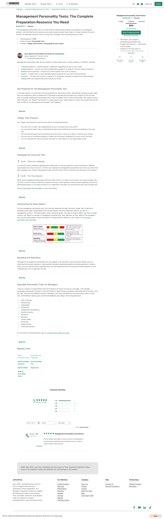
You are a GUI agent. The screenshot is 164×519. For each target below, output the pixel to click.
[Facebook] (134, 507)
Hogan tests (35, 368)
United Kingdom (63, 484)
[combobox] (48, 422)
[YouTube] (139, 507)
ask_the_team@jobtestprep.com (36, 58)
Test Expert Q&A (87, 495)
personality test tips (30, 188)
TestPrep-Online (63, 500)
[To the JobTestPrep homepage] (13, 3)
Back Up (22, 111)
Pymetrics (24, 76)
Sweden (60, 493)
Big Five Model (23, 368)
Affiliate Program (135, 484)
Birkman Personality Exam (21, 374)
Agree (155, 516)
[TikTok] (150, 507)
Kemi (26, 54)
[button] (31, 4)
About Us (84, 484)
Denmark (60, 491)
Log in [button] (158, 4)
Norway (60, 495)
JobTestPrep (59, 54)
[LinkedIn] (144, 507)
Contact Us (109, 484)
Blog (83, 493)
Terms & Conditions (112, 486)
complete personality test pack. (58, 333)
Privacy (84, 486)
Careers (84, 489)
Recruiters (132, 486)
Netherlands (61, 489)
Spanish (60, 498)
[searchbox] (31, 423)
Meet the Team (86, 491)
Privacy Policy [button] (58, 516)
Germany (60, 486)
